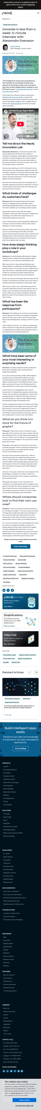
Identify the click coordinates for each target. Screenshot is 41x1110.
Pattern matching (9, 836)
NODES (5, 950)
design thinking (21, 563)
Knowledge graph (9, 655)
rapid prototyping (27, 578)
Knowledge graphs (9, 830)
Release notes (7, 882)
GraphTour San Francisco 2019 (12, 97)
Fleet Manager (8, 785)
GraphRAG (6, 823)
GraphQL (6, 795)
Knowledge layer (8, 798)
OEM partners (7, 981)
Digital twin (16, 662)
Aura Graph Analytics (10, 769)
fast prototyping (9, 567)
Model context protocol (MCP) (13, 833)
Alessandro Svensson (26, 89)
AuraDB (6, 662)
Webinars (6, 966)
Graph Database (8, 789)
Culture (5, 1018)
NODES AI (6, 953)
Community (6, 863)
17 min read (7, 715)
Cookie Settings (15, 1093)
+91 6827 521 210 (12, 1062)
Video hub (6, 962)
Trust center (7, 1034)
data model (22, 560)
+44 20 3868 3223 (12, 1049)
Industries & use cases (10, 826)
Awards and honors (9, 1011)
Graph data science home (11, 901)
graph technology (9, 574)
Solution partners (8, 987)
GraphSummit (7, 947)
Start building (20, 749)
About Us (6, 1008)
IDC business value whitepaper (13, 919)
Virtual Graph (7, 805)
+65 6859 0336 (15, 1055)
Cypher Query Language (11, 782)
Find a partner (7, 978)
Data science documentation (12, 894)
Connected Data (9, 560)
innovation (23, 574)
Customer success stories (11, 913)
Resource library (8, 956)
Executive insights (9, 916)
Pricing (5, 801)
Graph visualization (25, 658)
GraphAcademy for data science (13, 904)
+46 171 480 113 (14, 1046)
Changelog (6, 860)
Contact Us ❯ (7, 1039)
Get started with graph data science (14, 898)
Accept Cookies (24, 1100)
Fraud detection (9, 658)
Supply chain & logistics (27, 655)
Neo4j (27, 174)
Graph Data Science (10, 25)
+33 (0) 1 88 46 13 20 (15, 1052)
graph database (24, 567)
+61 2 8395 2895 (15, 1059)
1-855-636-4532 (11, 1043)
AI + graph (6, 853)
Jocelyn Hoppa (15, 46)
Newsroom (6, 1027)
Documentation (8, 869)
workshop (6, 582)
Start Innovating (20, 546)
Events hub (6, 940)
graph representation (25, 571)
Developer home (8, 866)
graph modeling (8, 571)
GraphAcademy (8, 879)
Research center (8, 959)
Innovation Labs (7, 91)
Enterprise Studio (8, 776)
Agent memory (8, 857)
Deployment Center (9, 873)
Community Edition (9, 779)
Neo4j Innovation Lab (10, 578)
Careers (5, 1015)
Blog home (5, 19)
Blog (4, 937)
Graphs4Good (7, 1021)
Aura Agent (7, 773)
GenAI (5, 820)
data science (7, 563)
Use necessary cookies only (24, 1106)
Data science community (11, 891)
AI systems (6, 814)
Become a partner (9, 975)
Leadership (6, 1024)
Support (5, 1030)
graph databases (16, 103)
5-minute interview (10, 556)
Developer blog (8, 876)
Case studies (7, 817)
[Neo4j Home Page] (7, 13)
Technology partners (10, 991)
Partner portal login (9, 984)
